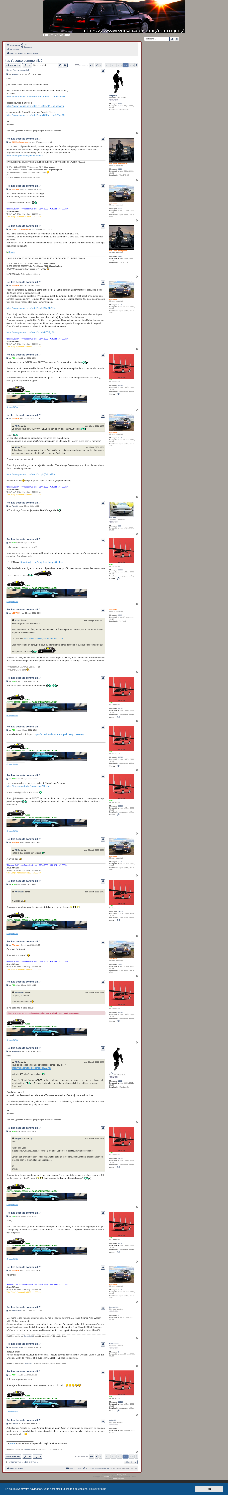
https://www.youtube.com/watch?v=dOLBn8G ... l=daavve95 (36, 96)
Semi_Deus (121, 1475)
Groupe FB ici (12, 407)
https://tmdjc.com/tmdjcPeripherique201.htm (41, 562)
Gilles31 (112, 1420)
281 (119, 526)
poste (12, 1443)
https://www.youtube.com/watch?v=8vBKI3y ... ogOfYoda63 (35, 115)
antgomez (113, 96)
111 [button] (107, 65)
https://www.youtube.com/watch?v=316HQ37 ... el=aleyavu (35, 106)
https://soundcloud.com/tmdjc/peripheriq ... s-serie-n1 (59, 734)
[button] (91, 65)
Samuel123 (114, 1307)
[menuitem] (24, 44)
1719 (120, 615)
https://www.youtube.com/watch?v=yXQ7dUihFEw (31, 474)
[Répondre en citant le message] (103, 71)
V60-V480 (113, 609)
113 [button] (120, 65)
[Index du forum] (114, 16)
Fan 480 (112, 518)
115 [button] (132, 65)
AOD (111, 379)
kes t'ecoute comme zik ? (24, 60)
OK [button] (209, 1489)
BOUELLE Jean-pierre (118, 163)
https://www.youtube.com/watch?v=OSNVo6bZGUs (31, 308)
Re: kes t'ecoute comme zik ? (18, 70)
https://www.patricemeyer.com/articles (25, 155)
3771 (120, 208)
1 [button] (100, 65)
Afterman (113, 203)
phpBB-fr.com (118, 1478)
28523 (120, 385)
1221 (120, 169)
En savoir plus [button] (97, 1489)
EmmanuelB (114, 1344)
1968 (120, 104)
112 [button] (114, 65)
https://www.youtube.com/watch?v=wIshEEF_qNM (31, 332)
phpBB (106, 1477)
